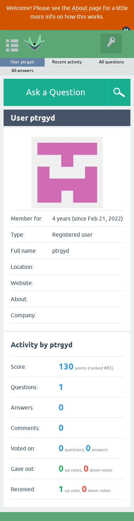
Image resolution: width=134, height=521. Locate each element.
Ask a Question (55, 92)
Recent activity (67, 61)
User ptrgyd (22, 61)
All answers (22, 70)
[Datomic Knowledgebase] (34, 44)
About (80, 8)
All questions (111, 61)
